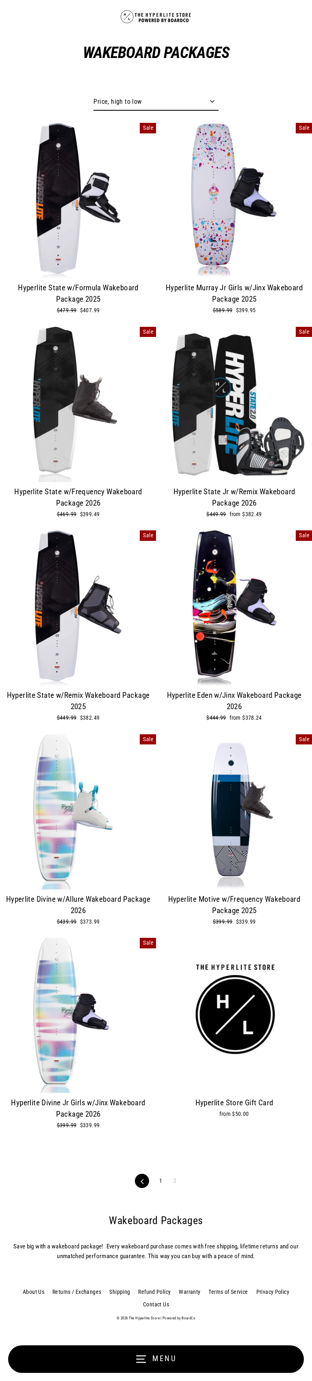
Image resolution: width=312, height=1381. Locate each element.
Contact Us (156, 1304)
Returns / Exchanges (76, 1292)
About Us (33, 1292)
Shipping (119, 1292)
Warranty (189, 1292)
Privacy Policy (272, 1292)
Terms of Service (228, 1292)
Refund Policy (154, 1292)
